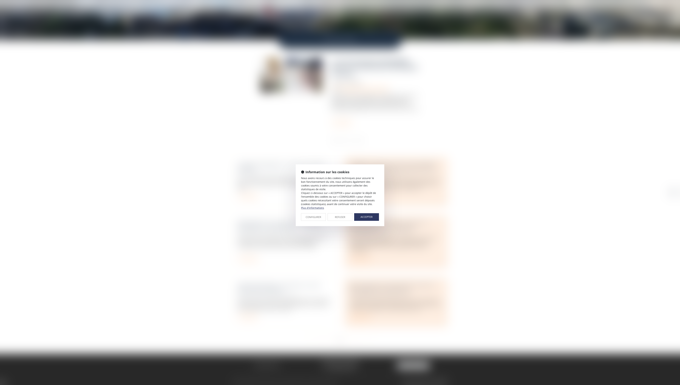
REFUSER (340, 217)
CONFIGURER (313, 217)
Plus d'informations (312, 207)
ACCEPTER (367, 217)
